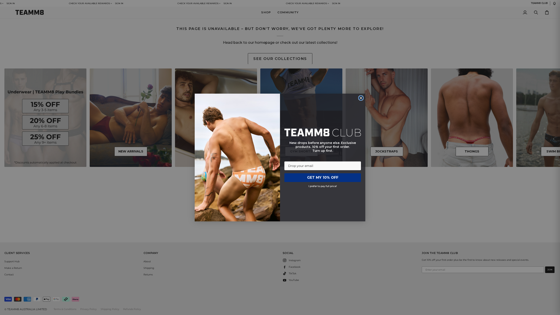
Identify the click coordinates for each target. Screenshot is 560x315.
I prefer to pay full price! (322, 186)
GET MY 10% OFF (322, 177)
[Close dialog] (361, 98)
